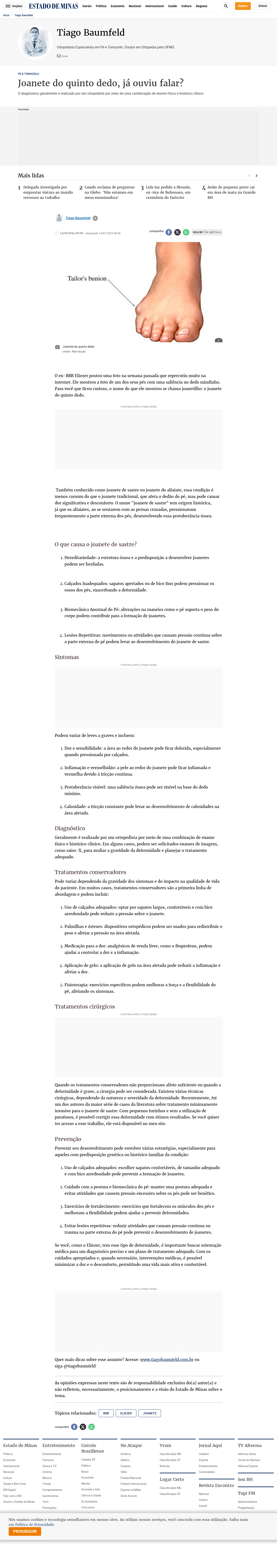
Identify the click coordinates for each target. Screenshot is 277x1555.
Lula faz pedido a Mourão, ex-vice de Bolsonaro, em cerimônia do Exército (168, 192)
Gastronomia (50, 1496)
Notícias (165, 1466)
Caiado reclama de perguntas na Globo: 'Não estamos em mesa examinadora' (110, 192)
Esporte (203, 1460)
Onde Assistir (129, 1496)
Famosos (48, 1460)
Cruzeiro (125, 1466)
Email (65, 56)
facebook (169, 232)
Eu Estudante (89, 1501)
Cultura (186, 6)
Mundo (85, 1483)
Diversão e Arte (90, 1489)
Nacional (135, 6)
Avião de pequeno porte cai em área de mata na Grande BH (232, 192)
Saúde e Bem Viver (14, 1484)
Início (6, 15)
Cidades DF (88, 1459)
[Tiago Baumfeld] (59, 218)
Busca (226, 6)
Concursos (88, 1507)
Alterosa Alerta (247, 1454)
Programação (246, 1508)
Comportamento (52, 1490)
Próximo (256, 175)
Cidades (204, 1454)
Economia (117, 6)
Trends (46, 1484)
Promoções (49, 1508)
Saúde (172, 6)
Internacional (154, 6)
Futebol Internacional (133, 1484)
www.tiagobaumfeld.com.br (166, 1359)
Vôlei (124, 1472)
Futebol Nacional (131, 1478)
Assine (243, 6)
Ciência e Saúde (91, 1495)
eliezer (126, 1413)
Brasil (84, 1472)
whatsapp (186, 232)
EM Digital (9, 1490)
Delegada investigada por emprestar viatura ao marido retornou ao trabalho (48, 192)
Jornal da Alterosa (249, 1460)
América (126, 1454)
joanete (149, 1413)
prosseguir (25, 1531)
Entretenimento (51, 1454)
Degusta (201, 6)
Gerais (87, 6)
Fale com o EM (12, 1496)
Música (47, 1478)
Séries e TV (49, 1466)
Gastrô (203, 1506)
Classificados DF (170, 1460)
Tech (45, 1502)
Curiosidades (207, 1472)
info (95, 218)
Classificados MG (170, 1454)
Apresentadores (247, 1502)
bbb (106, 1413)
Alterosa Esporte (248, 1466)
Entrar (263, 6)
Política (101, 6)
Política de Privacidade (34, 1524)
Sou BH (245, 1479)
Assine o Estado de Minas (19, 1502)
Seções (17, 6)
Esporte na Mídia (131, 1490)
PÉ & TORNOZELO (28, 73)
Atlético (125, 1460)
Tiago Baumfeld (24, 15)
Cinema (47, 1472)
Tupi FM (246, 1493)
